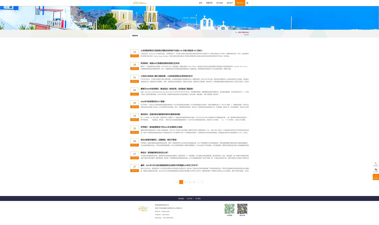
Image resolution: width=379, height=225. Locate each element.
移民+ (139, 2)
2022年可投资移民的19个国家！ (153, 102)
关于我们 (198, 198)
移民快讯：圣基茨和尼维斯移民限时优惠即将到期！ (161, 114)
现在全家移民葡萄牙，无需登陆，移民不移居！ (159, 140)
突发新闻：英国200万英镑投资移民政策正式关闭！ (161, 63)
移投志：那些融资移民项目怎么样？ (155, 153)
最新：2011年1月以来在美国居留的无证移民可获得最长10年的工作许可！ (170, 165)
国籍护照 (209, 3)
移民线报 (181, 198)
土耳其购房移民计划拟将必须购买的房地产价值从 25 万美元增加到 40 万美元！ (172, 51)
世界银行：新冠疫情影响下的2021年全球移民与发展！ (162, 127)
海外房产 (230, 3)
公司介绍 (189, 198)
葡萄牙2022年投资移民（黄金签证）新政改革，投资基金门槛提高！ (167, 89)
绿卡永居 (219, 3)
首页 (200, 3)
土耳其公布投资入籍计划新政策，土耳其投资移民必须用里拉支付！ (167, 76)
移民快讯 (240, 3)
